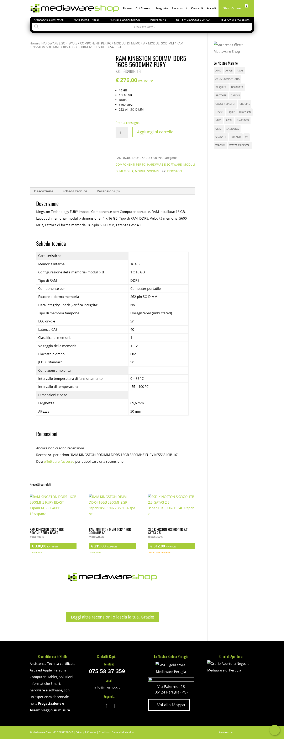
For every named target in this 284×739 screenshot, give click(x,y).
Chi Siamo (143, 8)
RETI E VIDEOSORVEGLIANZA (193, 19)
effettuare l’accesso (59, 461)
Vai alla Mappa (169, 705)
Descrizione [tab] (43, 191)
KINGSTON (174, 171)
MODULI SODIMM (161, 43)
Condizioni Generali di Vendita (116, 732)
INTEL (229, 120)
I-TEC (218, 120)
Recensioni (179, 8)
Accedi (211, 8)
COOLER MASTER (225, 104)
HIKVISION (245, 112)
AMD (218, 70)
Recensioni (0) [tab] (108, 191)
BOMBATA (237, 87)
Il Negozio (161, 8)
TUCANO (236, 137)
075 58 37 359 (107, 671)
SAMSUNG (232, 128)
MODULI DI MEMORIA (129, 43)
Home (127, 8)
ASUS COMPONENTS (227, 79)
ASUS (240, 70)
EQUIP (231, 112)
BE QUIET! (221, 87)
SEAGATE (220, 137)
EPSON (219, 112)
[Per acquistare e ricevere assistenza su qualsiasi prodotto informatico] (230, 670)
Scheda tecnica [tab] (75, 191)
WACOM (220, 145)
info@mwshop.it (107, 687)
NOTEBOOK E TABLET (86, 19)
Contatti (197, 8)
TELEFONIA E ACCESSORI (235, 19)
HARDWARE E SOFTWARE (49, 19)
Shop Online (232, 8)
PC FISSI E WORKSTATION (125, 19)
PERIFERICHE (158, 19)
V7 (246, 137)
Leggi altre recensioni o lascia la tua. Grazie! (112, 617)
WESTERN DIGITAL (240, 145)
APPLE (229, 70)
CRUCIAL (245, 104)
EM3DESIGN (243, 733)
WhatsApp (274, 730)
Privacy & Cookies (86, 732)
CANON (235, 95)
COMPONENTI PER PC (95, 43)
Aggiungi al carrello (155, 132)
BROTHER (221, 95)
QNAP (218, 128)
